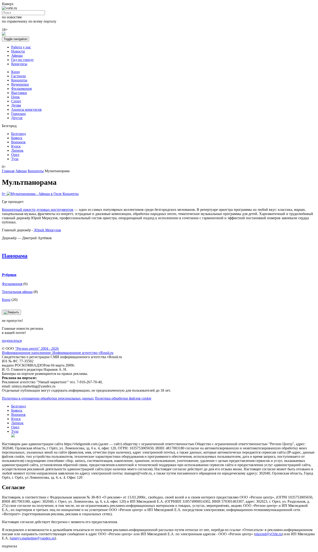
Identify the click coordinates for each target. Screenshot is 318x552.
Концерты (19, 80)
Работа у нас (21, 47)
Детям (16, 105)
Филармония (21, 89)
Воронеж (18, 142)
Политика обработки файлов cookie (123, 398)
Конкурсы (19, 64)
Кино (15, 72)
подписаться (12, 341)
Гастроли (18, 76)
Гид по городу (22, 60)
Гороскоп (18, 114)
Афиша (17, 55)
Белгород (18, 134)
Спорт (16, 101)
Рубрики (9, 275)
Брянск (16, 138)
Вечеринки (20, 84)
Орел (15, 155)
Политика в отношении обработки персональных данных (48, 398)
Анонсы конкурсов (26, 109)
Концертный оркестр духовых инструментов (37, 210)
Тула (14, 159)
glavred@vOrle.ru (268, 534)
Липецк (17, 150)
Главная (8, 171)
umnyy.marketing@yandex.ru (33, 538)
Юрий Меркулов (47, 230)
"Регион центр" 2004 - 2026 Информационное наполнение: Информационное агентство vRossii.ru (57, 351)
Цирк (15, 97)
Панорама (14, 256)
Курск (16, 146)
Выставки (19, 93)
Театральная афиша (17, 292)
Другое (17, 118)
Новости (18, 51)
